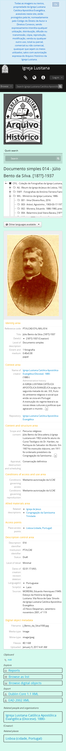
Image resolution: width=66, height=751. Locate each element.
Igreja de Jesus (33, 509)
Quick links (43, 77)
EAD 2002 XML (18, 700)
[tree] (33, 198)
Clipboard (25, 77)
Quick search (11, 150)
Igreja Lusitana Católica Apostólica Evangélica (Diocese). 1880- (31, 717)
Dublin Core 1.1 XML (23, 694)
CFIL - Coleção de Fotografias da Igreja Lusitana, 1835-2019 (39, 183)
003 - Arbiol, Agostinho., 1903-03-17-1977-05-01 (43, 204)
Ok (55, 4)
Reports (14, 670)
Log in (56, 77)
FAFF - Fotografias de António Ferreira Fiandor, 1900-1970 (41, 191)
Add (10, 659)
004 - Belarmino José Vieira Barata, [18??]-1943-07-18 (43, 212)
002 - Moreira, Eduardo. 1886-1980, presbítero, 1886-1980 (43, 208)
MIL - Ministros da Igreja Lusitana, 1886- (37, 196)
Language (34, 77)
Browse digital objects (25, 683)
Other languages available (22, 224)
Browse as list (18, 677)
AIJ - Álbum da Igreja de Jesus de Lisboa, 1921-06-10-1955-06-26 (41, 187)
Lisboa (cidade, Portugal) (39, 528)
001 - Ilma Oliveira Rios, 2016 (36, 200)
